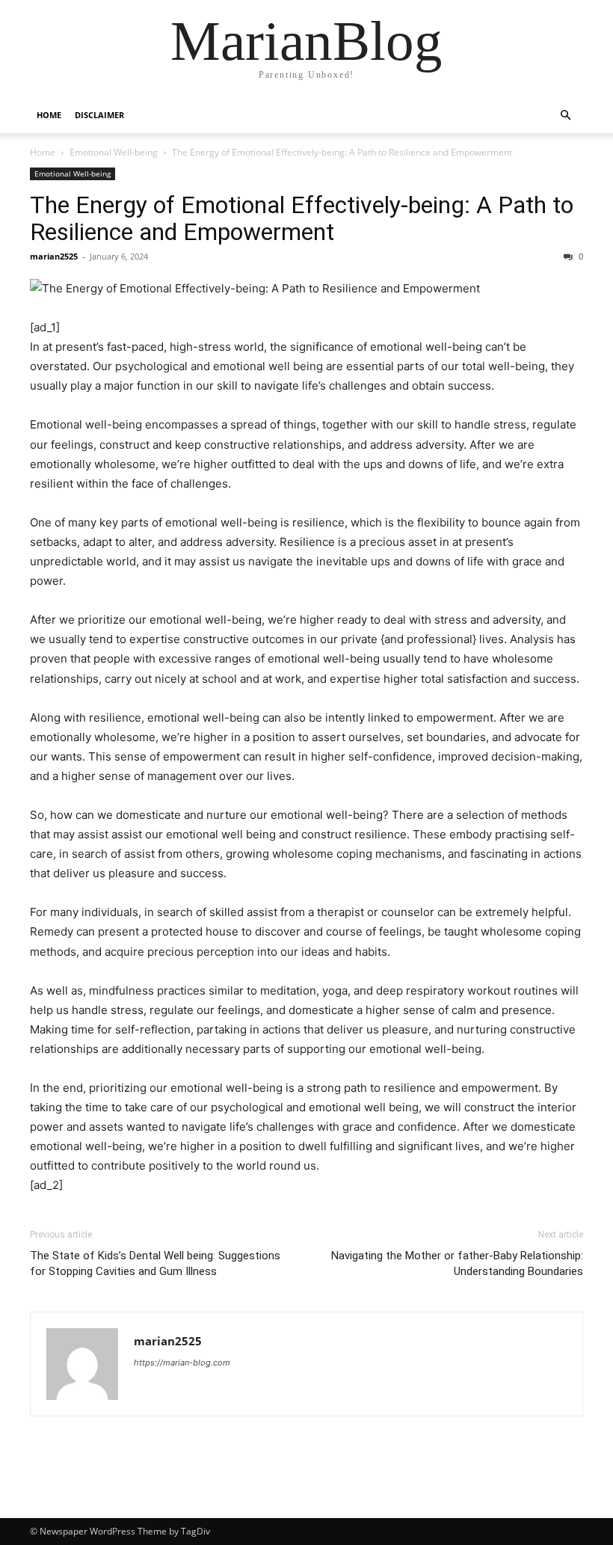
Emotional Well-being (114, 152)
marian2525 (54, 256)
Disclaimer (99, 114)
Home (49, 114)
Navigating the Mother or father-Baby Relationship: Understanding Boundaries (457, 1263)
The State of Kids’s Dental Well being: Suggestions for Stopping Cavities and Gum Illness (155, 1263)
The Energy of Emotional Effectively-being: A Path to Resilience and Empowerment (301, 218)
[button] (565, 115)
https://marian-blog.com (182, 1362)
